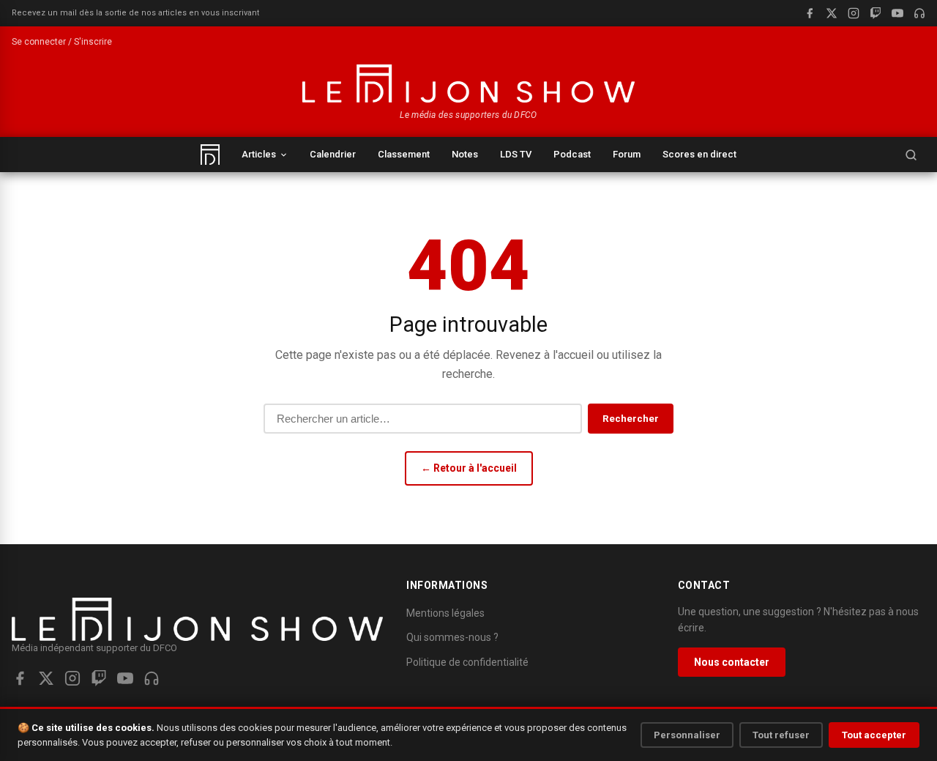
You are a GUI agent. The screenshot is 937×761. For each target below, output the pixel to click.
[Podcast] (919, 13)
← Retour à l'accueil (469, 468)
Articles (259, 154)
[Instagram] (853, 13)
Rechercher (630, 418)
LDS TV (515, 154)
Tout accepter (874, 735)
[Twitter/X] (46, 678)
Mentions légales (445, 613)
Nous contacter (731, 662)
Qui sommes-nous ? (452, 637)
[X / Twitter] (831, 13)
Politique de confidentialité (467, 662)
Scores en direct (699, 154)
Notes (465, 154)
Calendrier (333, 154)
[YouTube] (897, 13)
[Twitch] (875, 13)
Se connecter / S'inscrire (62, 42)
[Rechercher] (910, 154)
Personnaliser (687, 735)
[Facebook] (809, 13)
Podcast (572, 154)
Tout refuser (781, 735)
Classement (404, 154)
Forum (627, 154)
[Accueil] (210, 154)
